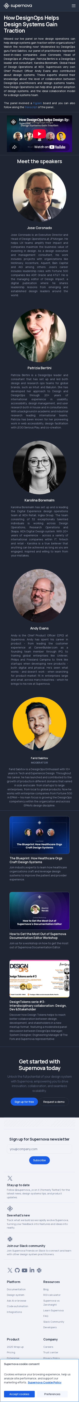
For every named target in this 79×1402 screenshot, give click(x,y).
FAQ (45, 1316)
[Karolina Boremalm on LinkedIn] (39, 467)
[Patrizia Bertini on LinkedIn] (39, 335)
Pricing (11, 1352)
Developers (50, 1327)
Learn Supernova (53, 1310)
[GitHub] (16, 1269)
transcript (31, 107)
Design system (15, 1295)
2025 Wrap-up (15, 1347)
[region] (39, 1380)
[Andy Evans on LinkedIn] (39, 596)
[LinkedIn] (31, 1269)
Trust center (50, 1352)
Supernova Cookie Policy (45, 1382)
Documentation (16, 1289)
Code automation (17, 1306)
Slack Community (53, 1321)
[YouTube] (23, 1269)
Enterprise (13, 1358)
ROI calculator (52, 1295)
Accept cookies (19, 1394)
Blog (46, 1289)
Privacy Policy (51, 1358)
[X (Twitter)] (9, 1269)
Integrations (14, 1312)
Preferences (52, 1394)
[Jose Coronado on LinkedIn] (39, 195)
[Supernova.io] (18, 5)
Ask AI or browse (16, 1300)
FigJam (37, 103)
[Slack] (38, 1269)
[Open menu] (73, 5)
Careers (48, 1347)
